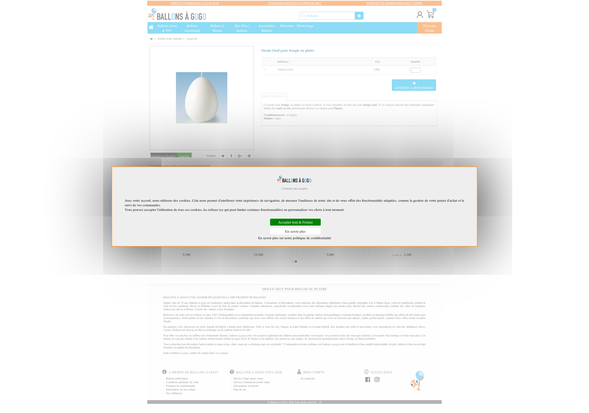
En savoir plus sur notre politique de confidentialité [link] (294, 237)
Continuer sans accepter (294, 188)
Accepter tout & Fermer (295, 222)
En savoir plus (295, 231)
